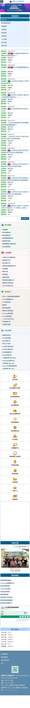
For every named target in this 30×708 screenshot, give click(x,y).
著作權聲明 (4, 657)
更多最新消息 (25, 218)
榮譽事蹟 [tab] (4, 26)
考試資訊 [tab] (4, 36)
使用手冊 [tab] (4, 46)
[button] (14, 546)
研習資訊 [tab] (4, 33)
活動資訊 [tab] (4, 29)
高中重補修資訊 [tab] (6, 23)
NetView (15, 690)
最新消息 (10, 58)
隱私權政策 (4, 654)
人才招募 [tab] (4, 39)
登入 (2, 663)
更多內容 (24, 546)
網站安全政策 (5, 660)
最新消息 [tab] (4, 20)
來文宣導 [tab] (4, 42)
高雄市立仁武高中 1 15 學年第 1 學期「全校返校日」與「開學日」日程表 (14, 207)
